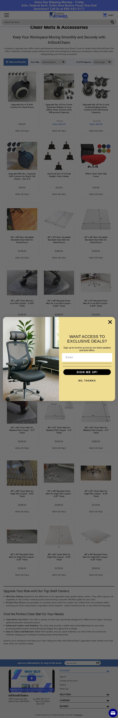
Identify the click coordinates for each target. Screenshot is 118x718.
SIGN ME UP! (87, 372)
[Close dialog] (110, 322)
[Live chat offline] (113, 713)
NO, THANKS (87, 380)
